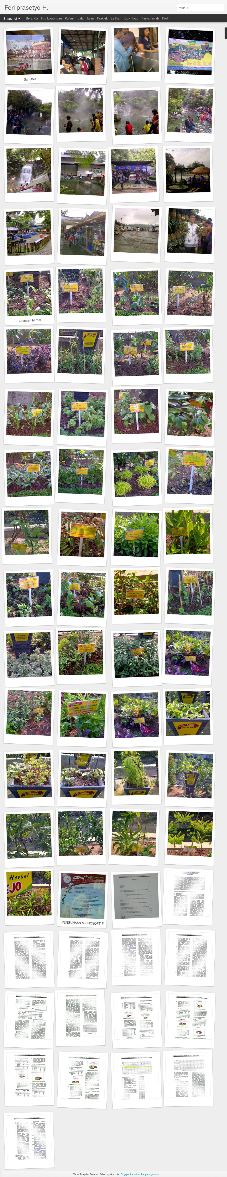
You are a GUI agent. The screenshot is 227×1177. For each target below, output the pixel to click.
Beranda (32, 18)
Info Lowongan (51, 18)
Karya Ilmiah (150, 18)
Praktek (102, 18)
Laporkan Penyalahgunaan (144, 1174)
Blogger (125, 1174)
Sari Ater (30, 79)
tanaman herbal (30, 320)
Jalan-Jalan (86, 18)
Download (131, 18)
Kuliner (70, 18)
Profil (165, 18)
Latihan (116, 18)
